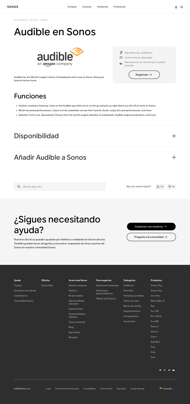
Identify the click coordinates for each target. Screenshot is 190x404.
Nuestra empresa (78, 285)
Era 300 (155, 321)
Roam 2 (155, 326)
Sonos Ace (156, 290)
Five (153, 347)
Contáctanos (21, 295)
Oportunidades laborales (77, 302)
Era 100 (155, 311)
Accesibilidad (89, 388)
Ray (153, 305)
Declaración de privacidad (67, 388)
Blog (71, 327)
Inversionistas (76, 308)
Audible (43, 20)
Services (34, 20)
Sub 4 (154, 336)
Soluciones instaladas (107, 285)
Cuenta (18, 285)
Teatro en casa (131, 300)
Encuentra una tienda (25, 290)
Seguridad (121, 388)
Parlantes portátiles (134, 295)
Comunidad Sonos (23, 300)
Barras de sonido (132, 305)
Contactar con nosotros (149, 226)
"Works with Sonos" (106, 298)
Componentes (131, 316)
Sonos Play (156, 285)
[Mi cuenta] (176, 7)
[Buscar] (182, 7)
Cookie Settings (137, 388)
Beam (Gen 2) (158, 300)
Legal (48, 388)
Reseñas (73, 337)
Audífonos (129, 285)
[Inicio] (12, 7)
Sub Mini (155, 341)
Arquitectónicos (132, 311)
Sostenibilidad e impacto (77, 315)
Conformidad (106, 388)
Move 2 (154, 331)
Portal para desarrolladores (104, 292)
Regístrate (142, 74)
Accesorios (129, 321)
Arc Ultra (155, 295)
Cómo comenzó (77, 322)
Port (153, 357)
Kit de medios (76, 295)
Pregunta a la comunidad (149, 237)
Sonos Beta (47, 285)
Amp (153, 352)
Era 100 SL (156, 316)
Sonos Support (21, 20)
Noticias (73, 290)
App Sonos (74, 332)
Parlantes (128, 290)
